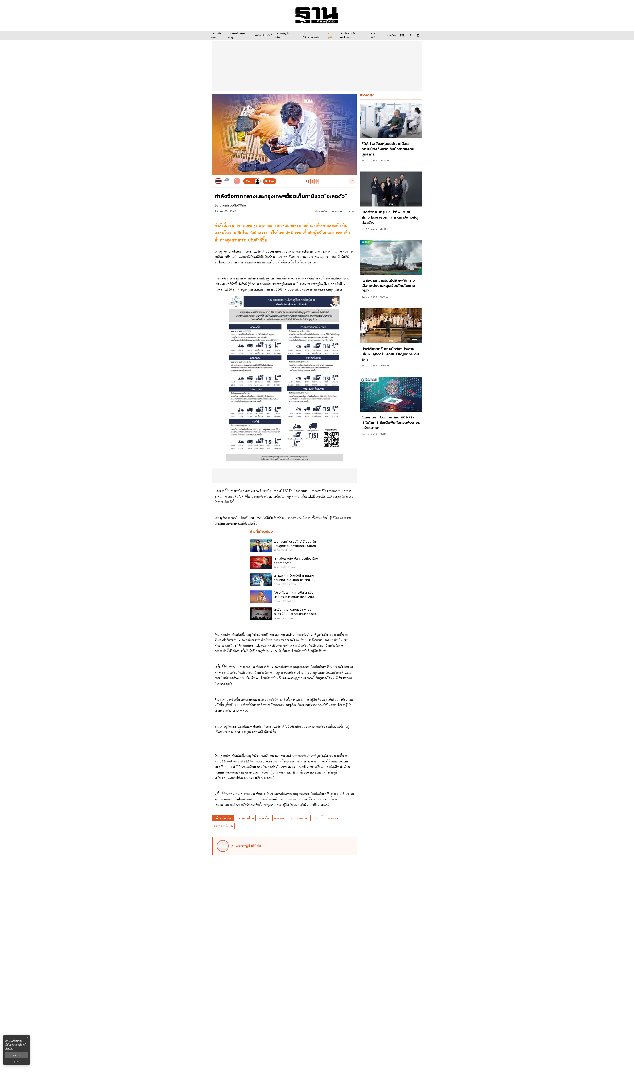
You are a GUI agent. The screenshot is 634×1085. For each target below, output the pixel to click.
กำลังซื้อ (264, 818)
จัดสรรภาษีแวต (223, 826)
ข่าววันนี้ (317, 818)
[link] (391, 135)
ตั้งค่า (16, 1061)
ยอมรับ (16, 1055)
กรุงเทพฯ (279, 818)
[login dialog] (418, 35)
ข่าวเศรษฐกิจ (299, 818)
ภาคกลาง (333, 818)
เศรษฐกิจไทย (245, 818)
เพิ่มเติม (9, 1048)
